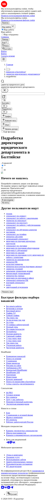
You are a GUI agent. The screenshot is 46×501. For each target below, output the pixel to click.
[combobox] (13, 84)
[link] (5, 45)
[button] (4, 51)
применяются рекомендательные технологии (22, 472)
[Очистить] (4, 90)
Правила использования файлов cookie (18, 20)
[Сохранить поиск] (3, 97)
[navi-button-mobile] (3, 59)
